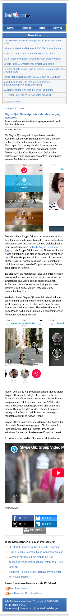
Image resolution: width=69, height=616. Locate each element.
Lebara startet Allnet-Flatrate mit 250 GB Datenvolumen (32, 48)
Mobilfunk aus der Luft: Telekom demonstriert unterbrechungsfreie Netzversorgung (26, 83)
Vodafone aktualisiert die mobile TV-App (31, 557)
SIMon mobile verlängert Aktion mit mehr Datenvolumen (32, 58)
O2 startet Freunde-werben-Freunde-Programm (28, 90)
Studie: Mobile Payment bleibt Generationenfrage (36, 552)
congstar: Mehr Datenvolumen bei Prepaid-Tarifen (29, 53)
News (10, 27)
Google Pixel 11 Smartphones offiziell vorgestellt (28, 64)
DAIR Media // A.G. (15, 604)
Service (57, 27)
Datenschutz (27, 608)
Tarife (42, 27)
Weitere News (13, 101)
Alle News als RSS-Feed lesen (26, 593)
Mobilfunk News (18, 588)
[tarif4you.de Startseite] (17, 15)
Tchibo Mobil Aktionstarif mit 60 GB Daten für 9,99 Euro (31, 77)
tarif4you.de (11, 108)
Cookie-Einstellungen (47, 608)
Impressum (11, 608)
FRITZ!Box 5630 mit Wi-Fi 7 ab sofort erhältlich (27, 95)
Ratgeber (27, 27)
